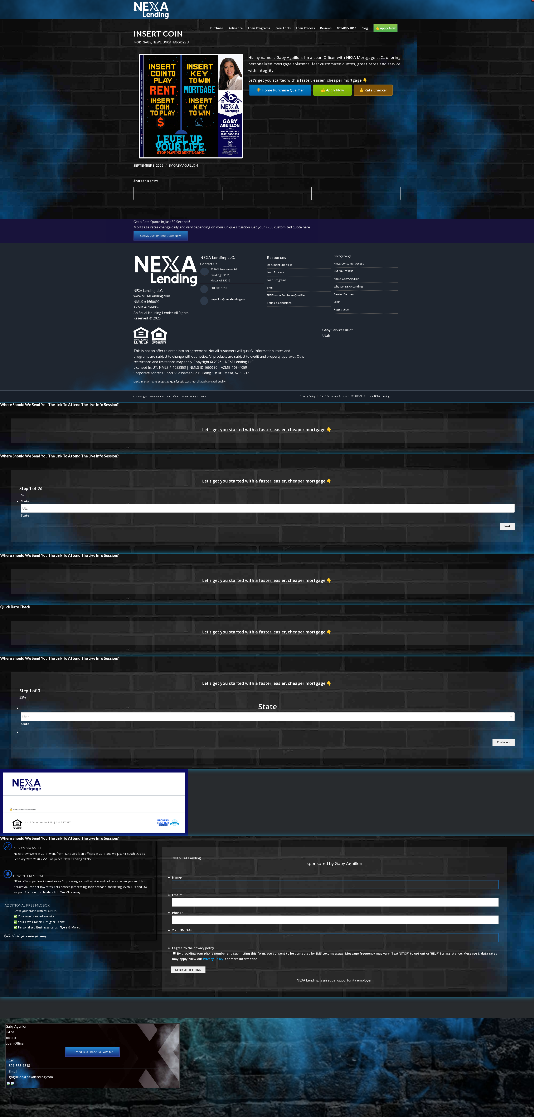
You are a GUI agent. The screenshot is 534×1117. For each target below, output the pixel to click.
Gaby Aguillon (185, 165)
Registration (341, 309)
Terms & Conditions (279, 303)
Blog (269, 287)
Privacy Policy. (213, 959)
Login (337, 302)
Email (177, 895)
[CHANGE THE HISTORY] (531, 558)
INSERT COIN (158, 33)
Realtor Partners (344, 294)
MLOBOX (201, 396)
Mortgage (142, 42)
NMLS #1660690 (147, 301)
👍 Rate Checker (373, 90)
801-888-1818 (219, 288)
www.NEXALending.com (152, 296)
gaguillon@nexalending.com (228, 299)
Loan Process (275, 272)
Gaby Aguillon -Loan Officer (164, 396)
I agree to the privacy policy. (193, 948)
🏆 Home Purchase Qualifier (280, 90)
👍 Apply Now (332, 90)
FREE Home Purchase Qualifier (286, 295)
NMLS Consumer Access (349, 263)
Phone (177, 913)
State (25, 501)
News (156, 42)
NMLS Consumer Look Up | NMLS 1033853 (48, 822)
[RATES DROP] (3, 558)
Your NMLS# (182, 930)
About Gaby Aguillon (346, 279)
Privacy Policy (342, 256)
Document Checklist (279, 265)
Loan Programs (276, 280)
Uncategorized (176, 42)
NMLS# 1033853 (343, 271)
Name (177, 877)
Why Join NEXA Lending (348, 286)
